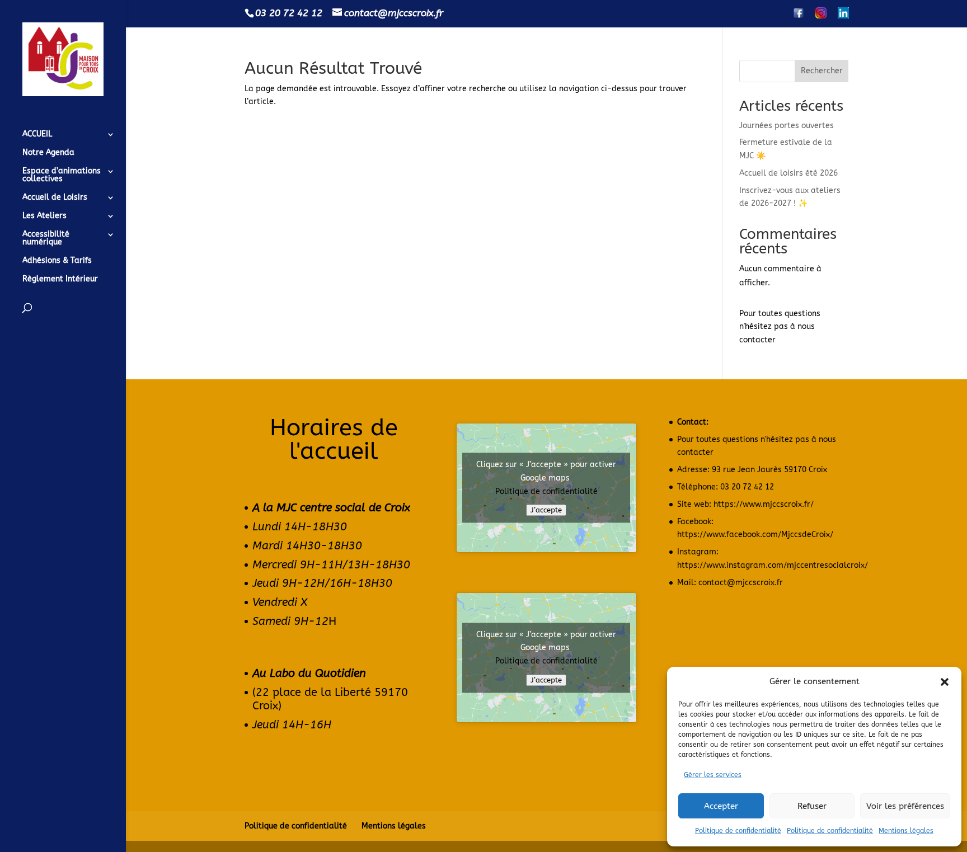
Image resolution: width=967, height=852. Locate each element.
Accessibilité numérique (45, 238)
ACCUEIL (37, 134)
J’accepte (546, 510)
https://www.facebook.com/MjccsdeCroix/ (755, 534)
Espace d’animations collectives (61, 175)
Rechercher (822, 71)
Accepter (721, 806)
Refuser (812, 806)
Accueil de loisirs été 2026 (788, 173)
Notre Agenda (48, 153)
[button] (944, 682)
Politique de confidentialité (738, 831)
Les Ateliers (44, 216)
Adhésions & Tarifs (57, 261)
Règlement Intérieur (60, 279)
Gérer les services (712, 775)
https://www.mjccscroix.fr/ (763, 504)
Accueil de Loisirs (54, 198)
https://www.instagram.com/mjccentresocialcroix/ (772, 565)
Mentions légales (906, 831)
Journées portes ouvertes (786, 125)
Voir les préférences (905, 806)
